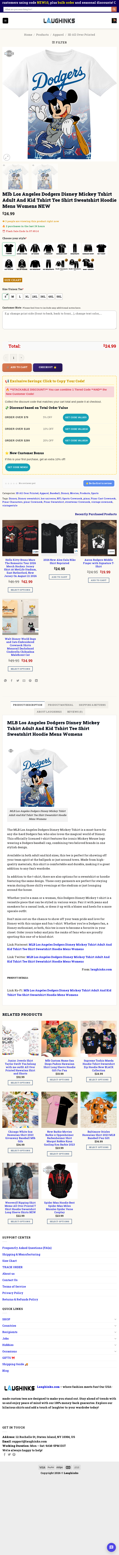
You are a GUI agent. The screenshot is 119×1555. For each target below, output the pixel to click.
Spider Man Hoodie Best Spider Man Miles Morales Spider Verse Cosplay (59, 1207)
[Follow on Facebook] (4, 1454)
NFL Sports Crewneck (69, 498)
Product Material (60, 704)
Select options (20, 590)
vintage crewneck (102, 501)
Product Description (27, 704)
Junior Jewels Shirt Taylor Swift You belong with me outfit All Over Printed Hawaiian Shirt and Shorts (20, 1067)
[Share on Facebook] (12, 681)
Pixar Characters (12, 501)
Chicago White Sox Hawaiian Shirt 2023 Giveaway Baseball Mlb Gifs (20, 1136)
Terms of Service (14, 1286)
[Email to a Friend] (24, 681)
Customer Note (11, 307)
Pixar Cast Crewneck (103, 498)
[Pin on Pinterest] (30, 681)
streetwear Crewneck (77, 501)
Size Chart (9, 1261)
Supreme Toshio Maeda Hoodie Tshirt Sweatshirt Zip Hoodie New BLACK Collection (99, 1065)
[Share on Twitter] (18, 681)
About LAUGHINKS (49, 711)
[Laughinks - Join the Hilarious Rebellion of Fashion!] (59, 21)
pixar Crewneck (33, 501)
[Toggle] (115, 1319)
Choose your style (14, 238)
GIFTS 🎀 (8, 1358)
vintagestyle (9, 505)
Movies (74, 493)
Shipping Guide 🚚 (15, 1364)
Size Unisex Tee (13, 289)
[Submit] (114, 9)
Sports (95, 493)
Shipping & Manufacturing (21, 1254)
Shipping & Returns (92, 704)
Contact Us (10, 1280)
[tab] (28, 704)
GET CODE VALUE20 (76, 440)
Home (28, 34)
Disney (65, 493)
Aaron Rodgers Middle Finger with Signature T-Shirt (98, 563)
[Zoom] (6, 157)
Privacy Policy (12, 1293)
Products (42, 34)
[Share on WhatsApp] (5, 681)
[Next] (110, 104)
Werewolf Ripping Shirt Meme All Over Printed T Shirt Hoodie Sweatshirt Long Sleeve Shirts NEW (20, 1207)
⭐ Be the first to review (99, 483)
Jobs (5, 1338)
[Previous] (8, 104)
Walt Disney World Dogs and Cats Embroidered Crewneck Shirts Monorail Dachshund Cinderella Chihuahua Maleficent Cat (20, 647)
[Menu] (5, 20)
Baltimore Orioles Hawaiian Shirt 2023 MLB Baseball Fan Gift (98, 1135)
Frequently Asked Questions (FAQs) (27, 1248)
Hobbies (7, 1345)
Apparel (58, 34)
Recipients (9, 1332)
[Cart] (114, 21)
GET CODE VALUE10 (76, 429)
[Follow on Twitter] (9, 1454)
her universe (48, 498)
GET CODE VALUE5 (75, 417)
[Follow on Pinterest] (13, 1454)
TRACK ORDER (12, 1267)
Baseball (55, 493)
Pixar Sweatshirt (54, 501)
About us (8, 1273)
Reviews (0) (75, 711)
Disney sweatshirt (29, 498)
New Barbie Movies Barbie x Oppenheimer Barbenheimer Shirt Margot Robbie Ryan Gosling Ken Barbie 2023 (59, 1138)
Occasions (9, 1351)
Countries (9, 1325)
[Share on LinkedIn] (36, 681)
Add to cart (19, 367)
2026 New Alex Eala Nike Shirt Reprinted (59, 561)
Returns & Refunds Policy (20, 1299)
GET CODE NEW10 (18, 467)
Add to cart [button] (59, 577)
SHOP (6, 1319)
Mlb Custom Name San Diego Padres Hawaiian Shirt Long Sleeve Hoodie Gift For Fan (59, 1065)
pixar (86, 498)
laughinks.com (101, 969)
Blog (5, 1370)
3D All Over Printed (81, 34)
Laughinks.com (48, 1387)
